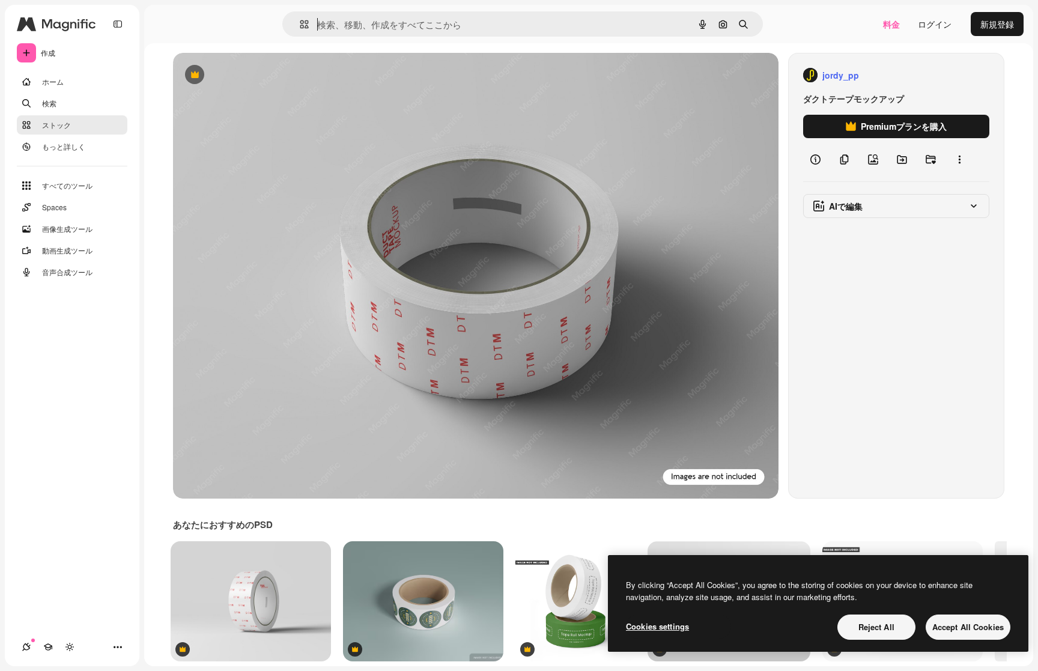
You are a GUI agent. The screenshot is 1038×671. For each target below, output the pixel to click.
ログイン (935, 24)
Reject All (876, 627)
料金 (891, 24)
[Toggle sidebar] (117, 24)
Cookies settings (657, 626)
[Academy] (48, 647)
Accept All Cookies (968, 627)
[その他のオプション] (959, 160)
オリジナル (255, 75)
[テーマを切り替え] (69, 647)
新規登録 (997, 24)
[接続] (26, 647)
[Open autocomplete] (299, 24)
